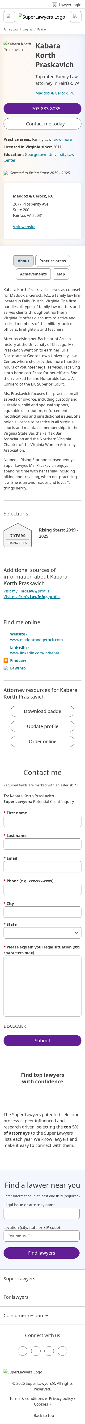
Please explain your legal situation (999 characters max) (42, 949)
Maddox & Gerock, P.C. (55, 93)
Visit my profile (27, 591)
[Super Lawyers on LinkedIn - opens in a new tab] (62, 1351)
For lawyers (16, 1297)
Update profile (42, 726)
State (10, 924)
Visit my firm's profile (32, 597)
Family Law (11, 29)
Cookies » (42, 1404)
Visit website (24, 226)
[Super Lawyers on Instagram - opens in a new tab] (36, 1351)
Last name (15, 835)
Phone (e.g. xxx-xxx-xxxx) (28, 881)
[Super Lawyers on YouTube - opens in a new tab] (49, 1351)
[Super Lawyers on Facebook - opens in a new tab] (22, 1351)
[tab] (23, 260)
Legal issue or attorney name (29, 1204)
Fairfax (41, 29)
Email (10, 858)
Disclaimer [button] (15, 1026)
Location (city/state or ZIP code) (32, 1227)
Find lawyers (41, 1253)
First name (15, 812)
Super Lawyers (19, 1278)
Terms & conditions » (28, 1398)
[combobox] (42, 1213)
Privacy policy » (62, 1398)
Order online (42, 741)
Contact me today (45, 123)
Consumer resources (26, 1315)
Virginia (28, 29)
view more (62, 139)
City (9, 903)
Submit (42, 1040)
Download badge (42, 711)
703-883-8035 (45, 8)
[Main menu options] (9, 16)
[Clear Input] (74, 1213)
